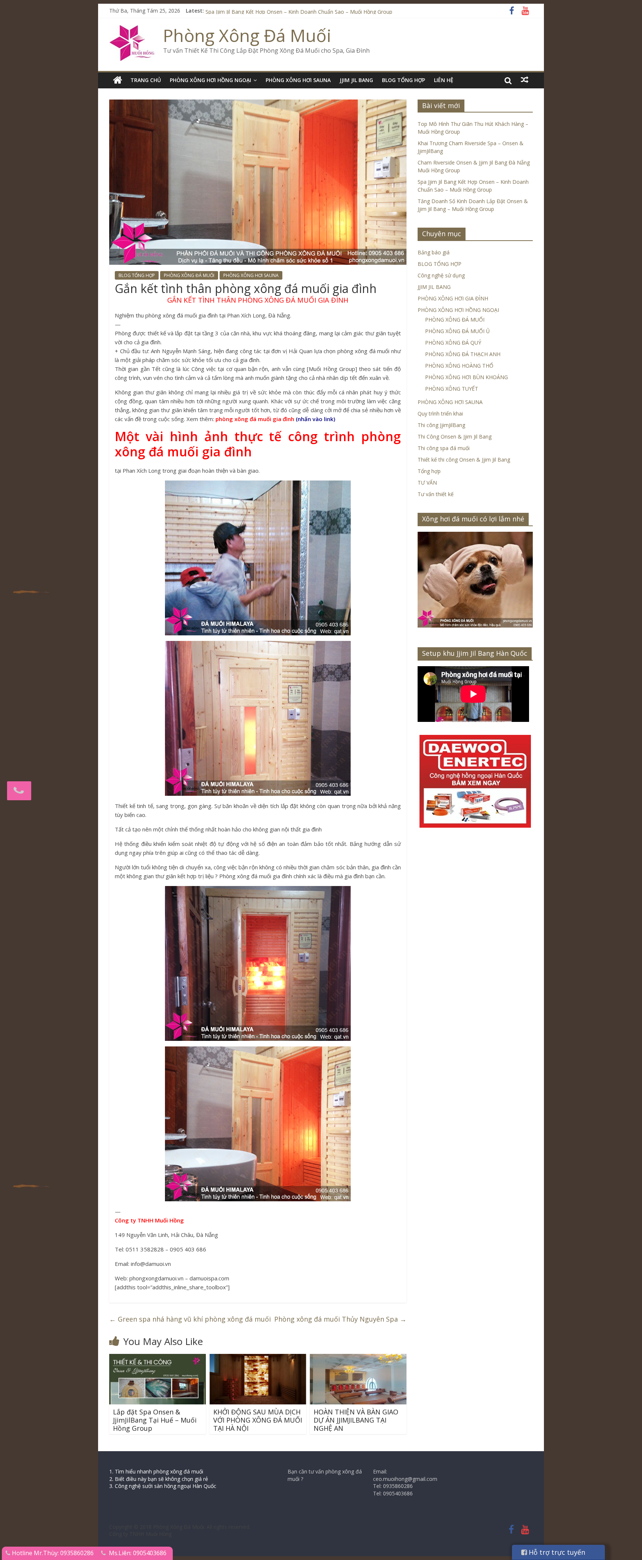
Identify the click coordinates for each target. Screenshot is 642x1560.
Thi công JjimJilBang (441, 425)
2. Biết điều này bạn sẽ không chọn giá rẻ (158, 1478)
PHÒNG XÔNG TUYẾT (451, 388)
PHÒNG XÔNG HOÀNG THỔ (459, 365)
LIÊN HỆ (443, 80)
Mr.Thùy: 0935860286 (64, 1553)
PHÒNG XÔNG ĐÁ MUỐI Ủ (457, 331)
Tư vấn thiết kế (436, 494)
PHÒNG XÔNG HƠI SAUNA (298, 80)
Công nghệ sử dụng (441, 275)
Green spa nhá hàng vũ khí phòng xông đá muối (190, 1319)
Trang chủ (145, 80)
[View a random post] (524, 79)
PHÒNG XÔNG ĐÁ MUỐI (189, 275)
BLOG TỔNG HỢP (403, 80)
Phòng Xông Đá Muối (247, 35)
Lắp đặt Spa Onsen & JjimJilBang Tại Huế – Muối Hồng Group (155, 1419)
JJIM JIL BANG (356, 80)
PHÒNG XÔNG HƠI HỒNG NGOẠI (210, 80)
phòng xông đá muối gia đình (254, 419)
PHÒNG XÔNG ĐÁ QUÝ (453, 342)
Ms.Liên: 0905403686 (137, 1553)
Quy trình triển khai (440, 413)
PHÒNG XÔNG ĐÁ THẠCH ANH (462, 354)
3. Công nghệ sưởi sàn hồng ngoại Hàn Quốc (162, 1485)
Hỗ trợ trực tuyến (556, 1552)
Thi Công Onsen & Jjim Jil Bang (455, 436)
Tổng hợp (429, 471)
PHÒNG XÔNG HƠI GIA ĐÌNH (453, 298)
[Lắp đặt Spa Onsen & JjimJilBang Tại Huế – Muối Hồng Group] (157, 1358)
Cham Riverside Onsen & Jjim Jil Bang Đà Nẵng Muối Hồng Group (283, 10)
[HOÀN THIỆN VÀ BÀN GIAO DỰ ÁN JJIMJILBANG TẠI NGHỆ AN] (358, 1358)
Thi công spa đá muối (444, 448)
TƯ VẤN (427, 482)
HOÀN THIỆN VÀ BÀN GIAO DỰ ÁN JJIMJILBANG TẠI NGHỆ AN (356, 1419)
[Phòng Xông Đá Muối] (132, 30)
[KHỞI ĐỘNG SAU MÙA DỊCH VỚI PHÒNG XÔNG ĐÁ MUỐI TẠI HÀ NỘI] (258, 1358)
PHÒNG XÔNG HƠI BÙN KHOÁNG (466, 377)
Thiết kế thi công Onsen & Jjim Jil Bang (464, 459)
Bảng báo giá (434, 252)
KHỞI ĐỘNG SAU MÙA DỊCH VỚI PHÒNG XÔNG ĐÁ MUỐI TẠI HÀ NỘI (257, 1419)
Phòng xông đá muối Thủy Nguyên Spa (340, 1319)
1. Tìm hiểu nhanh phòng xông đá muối (156, 1471)
